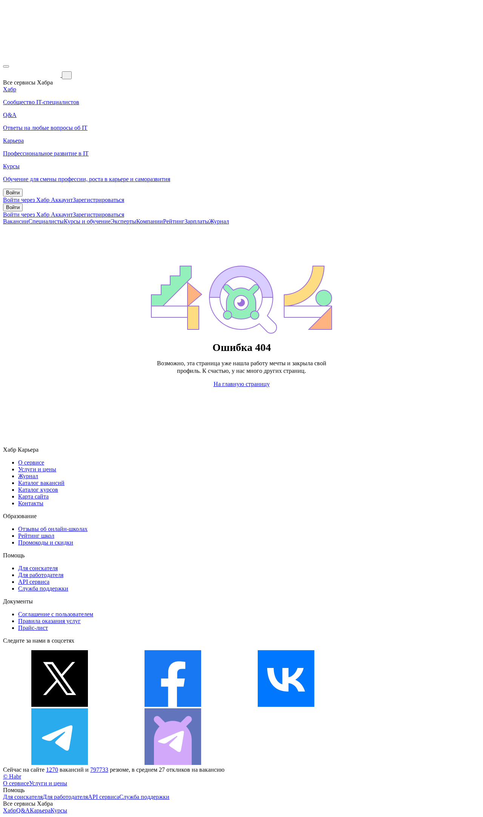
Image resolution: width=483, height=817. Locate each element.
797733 (99, 769)
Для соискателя (38, 568)
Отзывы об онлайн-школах (53, 529)
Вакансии (15, 221)
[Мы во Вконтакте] (286, 705)
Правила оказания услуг (49, 621)
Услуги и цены (37, 469)
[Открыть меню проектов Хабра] (6, 66)
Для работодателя (40, 575)
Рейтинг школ (36, 535)
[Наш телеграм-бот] (172, 763)
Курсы (59, 810)
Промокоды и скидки (45, 542)
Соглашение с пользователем (55, 614)
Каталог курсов (38, 489)
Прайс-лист (33, 628)
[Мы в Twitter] (59, 705)
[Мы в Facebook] (172, 705)
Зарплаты (197, 221)
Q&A (23, 810)
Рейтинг (174, 221)
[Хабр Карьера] (32, 75)
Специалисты (46, 221)
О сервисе (31, 462)
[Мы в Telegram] (59, 763)
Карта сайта (33, 496)
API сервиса (33, 582)
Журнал (219, 221)
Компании (149, 221)
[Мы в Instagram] (399, 705)
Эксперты (123, 221)
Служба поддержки (43, 588)
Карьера (40, 810)
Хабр (9, 810)
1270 (52, 769)
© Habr (12, 776)
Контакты (30, 503)
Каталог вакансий (41, 483)
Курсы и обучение (87, 221)
